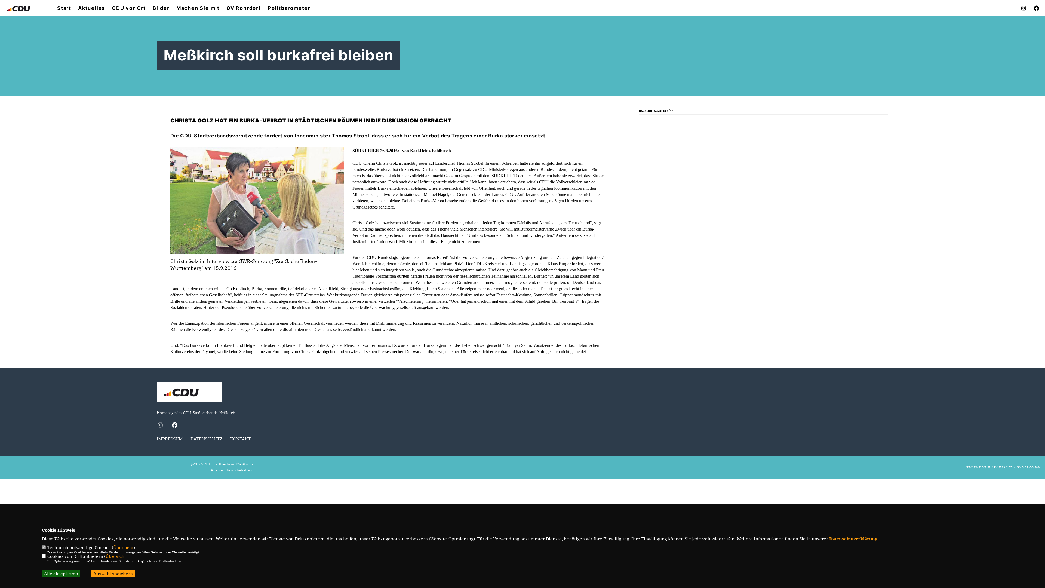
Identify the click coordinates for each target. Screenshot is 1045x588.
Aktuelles (91, 8)
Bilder (161, 8)
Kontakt (240, 439)
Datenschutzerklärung (853, 538)
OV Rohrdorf (243, 8)
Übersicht (123, 547)
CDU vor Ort (129, 8)
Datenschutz (206, 439)
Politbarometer (289, 8)
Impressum (170, 439)
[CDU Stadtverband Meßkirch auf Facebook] (174, 425)
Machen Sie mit (198, 8)
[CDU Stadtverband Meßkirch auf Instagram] (160, 425)
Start (64, 8)
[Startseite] (189, 392)
